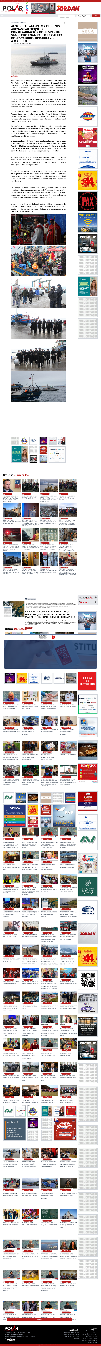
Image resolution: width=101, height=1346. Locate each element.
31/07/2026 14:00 (47, 542)
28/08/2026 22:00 (29, 777)
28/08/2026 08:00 (10, 956)
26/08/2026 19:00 (29, 1282)
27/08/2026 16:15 (48, 1050)
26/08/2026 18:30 (67, 1282)
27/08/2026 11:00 (29, 1097)
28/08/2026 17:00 (48, 886)
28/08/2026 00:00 (10, 1003)
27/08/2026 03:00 (29, 1190)
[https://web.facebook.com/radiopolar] (26, 5)
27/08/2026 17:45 (48, 1027)
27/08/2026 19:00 (29, 1027)
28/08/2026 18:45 (29, 862)
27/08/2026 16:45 (29, 1050)
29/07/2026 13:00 (9, 567)
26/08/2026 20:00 (48, 1251)
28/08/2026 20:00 (10, 839)
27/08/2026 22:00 (48, 1003)
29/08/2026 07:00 (48, 727)
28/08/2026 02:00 (48, 980)
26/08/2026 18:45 (48, 1282)
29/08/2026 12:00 (29, 702)
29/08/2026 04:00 (29, 752)
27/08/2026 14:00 (48, 1074)
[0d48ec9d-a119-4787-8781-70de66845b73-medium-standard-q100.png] (13, 11)
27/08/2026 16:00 (67, 1050)
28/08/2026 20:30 (67, 777)
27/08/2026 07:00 (29, 1159)
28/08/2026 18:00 (67, 862)
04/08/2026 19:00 (28, 542)
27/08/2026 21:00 (67, 1003)
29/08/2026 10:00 (67, 702)
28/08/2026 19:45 (29, 839)
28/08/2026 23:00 (10, 777)
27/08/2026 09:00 (67, 1097)
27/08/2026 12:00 (10, 1097)
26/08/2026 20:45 (10, 1251)
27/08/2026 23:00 (29, 1003)
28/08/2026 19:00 (10, 862)
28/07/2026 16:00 (28, 567)
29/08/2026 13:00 (10, 702)
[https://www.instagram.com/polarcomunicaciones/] (26, 10)
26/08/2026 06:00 (28, 493)
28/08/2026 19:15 (67, 839)
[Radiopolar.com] (2, 15)
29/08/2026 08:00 (29, 727)
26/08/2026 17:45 (48, 1312)
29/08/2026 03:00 (48, 752)
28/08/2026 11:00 (29, 933)
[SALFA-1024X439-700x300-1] (43, 13)
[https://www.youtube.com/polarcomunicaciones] (26, 12)
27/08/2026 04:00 (10, 1190)
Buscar (95, 15)
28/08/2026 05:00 (67, 956)
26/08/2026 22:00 (48, 1221)
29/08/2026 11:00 (48, 702)
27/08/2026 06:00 (48, 1159)
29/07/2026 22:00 (65, 542)
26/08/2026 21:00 (67, 1221)
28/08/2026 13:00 (32, 599)
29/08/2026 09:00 (10, 727)
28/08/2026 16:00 (67, 886)
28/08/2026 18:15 (48, 862)
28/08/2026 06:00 (48, 956)
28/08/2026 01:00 (67, 980)
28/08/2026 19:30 (48, 839)
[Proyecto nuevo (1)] (68, 13)
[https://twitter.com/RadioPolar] (26, 7)
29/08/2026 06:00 (67, 727)
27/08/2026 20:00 (10, 1027)
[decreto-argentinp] (13, 617)
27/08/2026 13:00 (67, 1074)
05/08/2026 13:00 (9, 542)
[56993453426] (26, 3)
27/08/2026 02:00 (48, 1190)
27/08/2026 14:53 (29, 1074)
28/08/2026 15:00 (10, 909)
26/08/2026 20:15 (29, 1251)
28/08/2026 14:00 (29, 909)
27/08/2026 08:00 (10, 1159)
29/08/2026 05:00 (10, 752)
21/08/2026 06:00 (65, 493)
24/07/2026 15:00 (47, 567)
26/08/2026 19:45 (67, 1251)
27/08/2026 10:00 (48, 1097)
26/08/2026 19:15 (10, 1282)
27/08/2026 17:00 (10, 1050)
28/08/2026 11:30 (10, 933)
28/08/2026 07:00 (29, 956)
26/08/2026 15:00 (9, 493)
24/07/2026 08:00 (65, 567)
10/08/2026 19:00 (47, 518)
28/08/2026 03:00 (29, 980)
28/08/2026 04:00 (10, 980)
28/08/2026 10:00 (48, 933)
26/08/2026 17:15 (67, 1312)
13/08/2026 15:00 (28, 518)
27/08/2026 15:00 (10, 1074)
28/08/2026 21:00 (48, 777)
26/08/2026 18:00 (29, 1312)
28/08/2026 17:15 (29, 886)
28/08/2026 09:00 (67, 933)
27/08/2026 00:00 (10, 1221)
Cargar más (39, 1319)
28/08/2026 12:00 (67, 909)
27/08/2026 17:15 (67, 1027)
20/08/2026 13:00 (9, 518)
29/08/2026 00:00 (67, 752)
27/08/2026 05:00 (67, 1159)
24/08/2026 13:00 (47, 493)
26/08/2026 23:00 (29, 1221)
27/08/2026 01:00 (67, 1190)
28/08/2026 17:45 (10, 886)
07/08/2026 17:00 (65, 518)
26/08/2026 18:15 (10, 1312)
